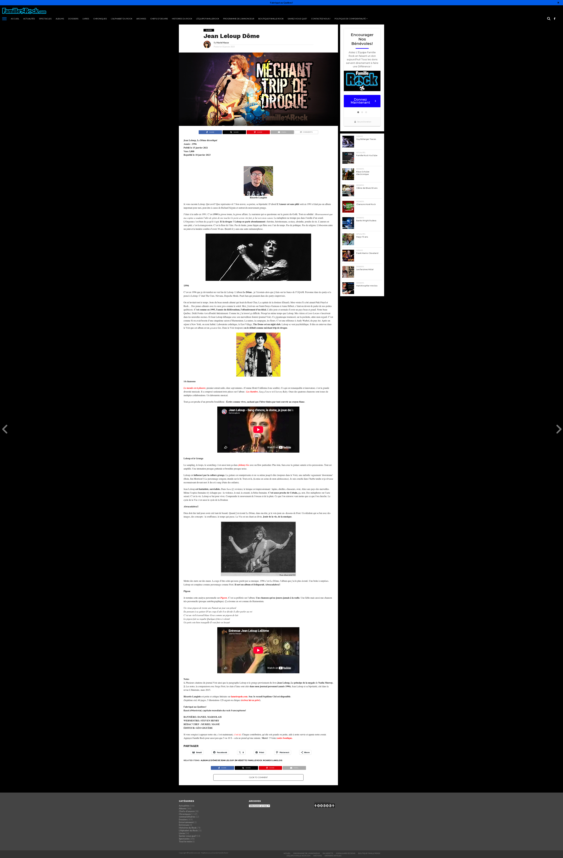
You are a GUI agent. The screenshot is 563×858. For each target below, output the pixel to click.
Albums (60, 18)
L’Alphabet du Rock (121, 18)
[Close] (558, 2)
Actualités (29, 18)
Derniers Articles (333, 856)
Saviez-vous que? (297, 18)
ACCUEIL (15, 18)
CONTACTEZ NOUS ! (320, 18)
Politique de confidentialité (350, 18)
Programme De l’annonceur (238, 18)
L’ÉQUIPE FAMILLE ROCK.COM (298, 856)
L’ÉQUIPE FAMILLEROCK (207, 18)
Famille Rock (255, 760)
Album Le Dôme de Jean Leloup (217, 760)
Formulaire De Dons (345, 853)
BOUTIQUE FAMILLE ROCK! (369, 853)
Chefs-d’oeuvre (159, 18)
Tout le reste (185, 841)
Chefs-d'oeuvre (187, 811)
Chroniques (100, 18)
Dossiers (73, 18)
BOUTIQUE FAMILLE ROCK (271, 18)
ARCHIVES (141, 18)
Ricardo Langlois (272, 760)
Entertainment (186, 822)
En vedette (241, 760)
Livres (86, 18)
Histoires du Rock (182, 18)
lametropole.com (239, 696)
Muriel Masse (223, 42)
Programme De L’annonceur (306, 853)
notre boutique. (284, 738)
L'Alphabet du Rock (188, 830)
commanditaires (187, 816)
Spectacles (45, 18)
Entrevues (184, 825)
